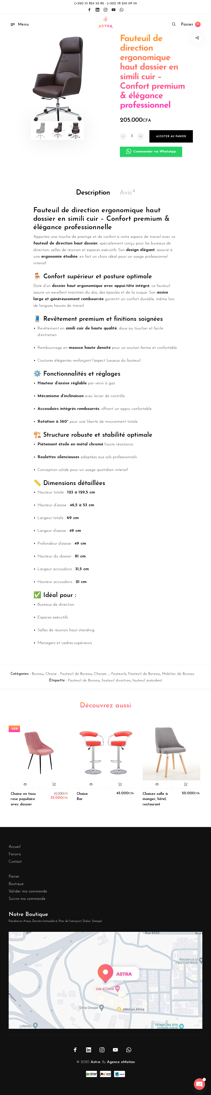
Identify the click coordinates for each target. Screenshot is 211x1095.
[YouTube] (113, 10)
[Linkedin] (97, 10)
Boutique (16, 884)
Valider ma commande (28, 891)
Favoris (15, 854)
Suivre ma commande (27, 899)
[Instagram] (105, 10)
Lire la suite (54, 784)
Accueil (15, 847)
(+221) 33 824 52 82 (89, 3)
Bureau (37, 674)
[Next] (94, 81)
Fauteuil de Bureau (144, 674)
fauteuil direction (116, 680)
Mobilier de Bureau (178, 674)
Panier (14, 877)
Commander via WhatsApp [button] (154, 151)
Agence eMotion (121, 1062)
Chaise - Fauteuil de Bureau (69, 674)
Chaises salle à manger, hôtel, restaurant (155, 799)
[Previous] (20, 81)
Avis (127, 192)
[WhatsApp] (121, 10)
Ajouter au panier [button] (119, 784)
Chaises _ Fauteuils (110, 674)
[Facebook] (89, 10)
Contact (15, 862)
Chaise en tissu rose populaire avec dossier (23, 799)
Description (93, 192)
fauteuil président (147, 680)
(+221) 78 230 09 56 (122, 3)
